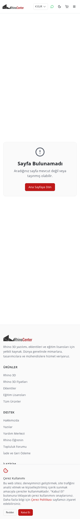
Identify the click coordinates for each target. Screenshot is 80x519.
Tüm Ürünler (12, 401)
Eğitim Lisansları (14, 395)
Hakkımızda (11, 420)
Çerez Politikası (41, 500)
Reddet (10, 512)
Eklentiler (9, 388)
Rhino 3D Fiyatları (15, 382)
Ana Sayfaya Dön (40, 187)
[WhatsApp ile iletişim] (52, 6)
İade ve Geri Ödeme (17, 453)
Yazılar (8, 427)
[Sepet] (67, 6)
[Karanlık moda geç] (59, 6)
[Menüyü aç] (74, 6)
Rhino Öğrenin (13, 440)
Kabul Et (25, 512)
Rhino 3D (9, 375)
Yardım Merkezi (14, 433)
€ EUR (38, 6)
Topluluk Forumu (15, 447)
